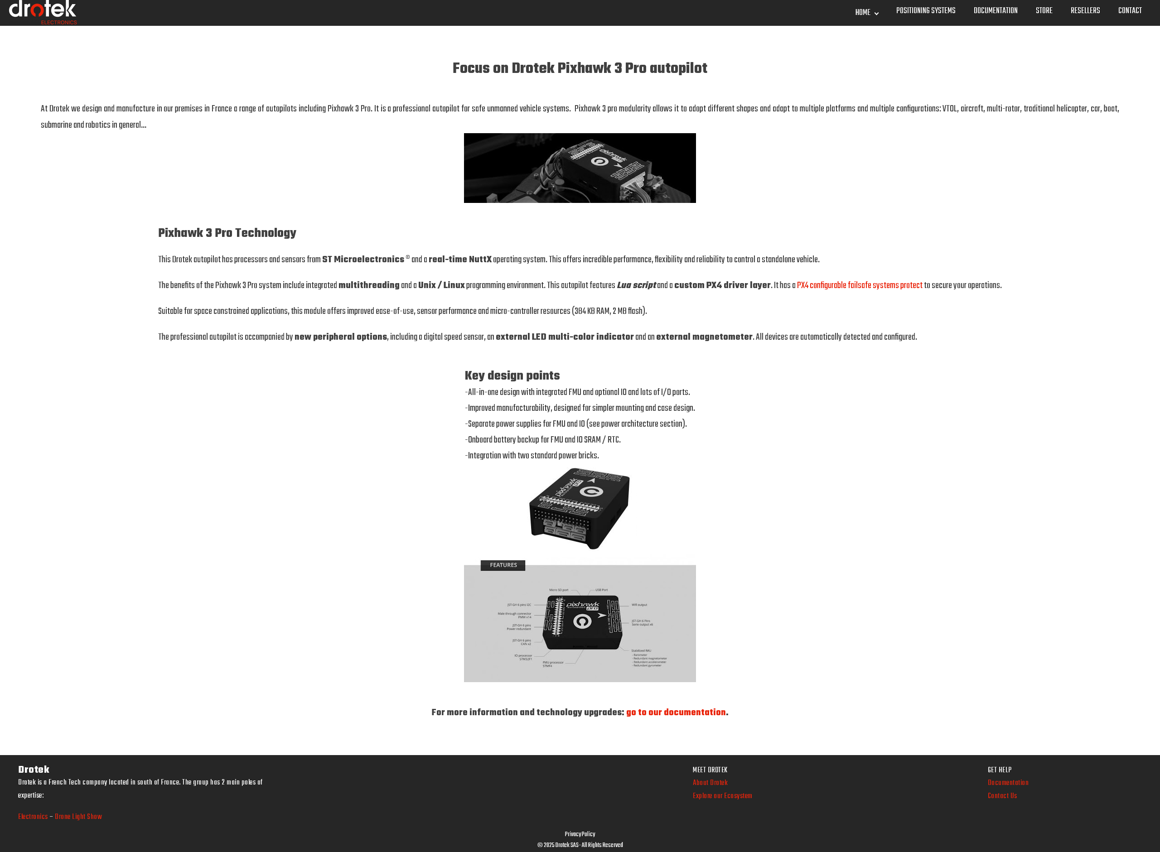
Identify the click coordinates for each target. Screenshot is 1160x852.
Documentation (996, 11)
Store (1044, 11)
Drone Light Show (78, 817)
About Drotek (710, 783)
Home (863, 12)
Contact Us (1002, 796)
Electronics (33, 817)
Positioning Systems (926, 11)
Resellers (1085, 11)
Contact (1130, 11)
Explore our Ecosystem (723, 796)
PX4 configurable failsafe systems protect (860, 286)
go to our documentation (676, 713)
